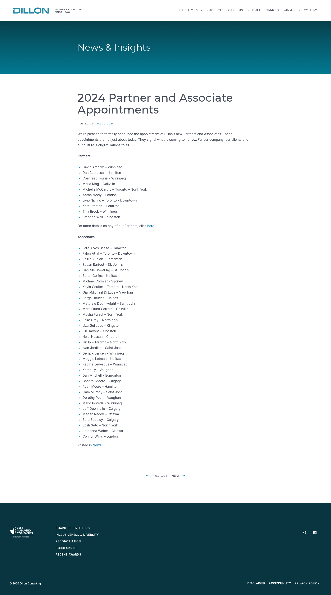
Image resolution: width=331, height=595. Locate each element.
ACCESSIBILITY (280, 583)
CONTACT (311, 10)
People (254, 10)
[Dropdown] (201, 10)
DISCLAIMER (256, 583)
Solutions (188, 10)
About (289, 10)
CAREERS (235, 10)
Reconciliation (68, 541)
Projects (215, 10)
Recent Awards (68, 554)
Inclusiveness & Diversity (77, 534)
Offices (272, 10)
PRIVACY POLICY (307, 583)
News (97, 445)
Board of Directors (73, 528)
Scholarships (67, 548)
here (150, 226)
